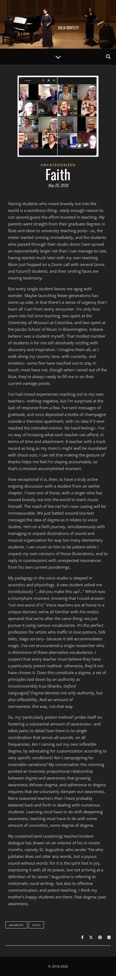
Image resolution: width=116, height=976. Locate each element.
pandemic (16, 924)
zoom (36, 924)
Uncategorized (58, 165)
